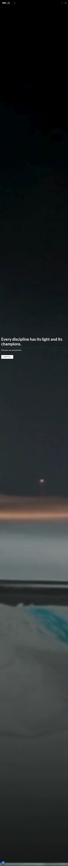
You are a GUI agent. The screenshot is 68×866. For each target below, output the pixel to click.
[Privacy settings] (3, 863)
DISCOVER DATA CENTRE (9, 352)
